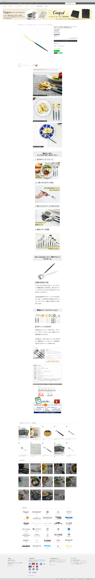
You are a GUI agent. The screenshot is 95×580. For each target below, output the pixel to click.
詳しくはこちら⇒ (10, 565)
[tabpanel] (25, 14)
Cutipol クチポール (23, 24)
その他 (46, 6)
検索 (77, 3)
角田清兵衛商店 (39, 6)
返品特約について (57, 43)
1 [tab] (47, 20)
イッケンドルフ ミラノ (19, 6)
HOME (19, 24)
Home (5, 6)
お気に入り (20, 3)
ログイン (37, 3)
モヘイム (27, 6)
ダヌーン (32, 6)
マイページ (26, 3)
